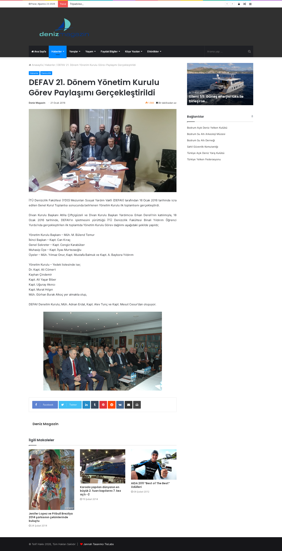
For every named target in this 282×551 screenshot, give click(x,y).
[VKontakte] (120, 405)
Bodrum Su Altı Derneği (201, 140)
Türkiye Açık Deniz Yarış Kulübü (205, 152)
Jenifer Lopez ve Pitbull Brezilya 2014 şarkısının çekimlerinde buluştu (51, 517)
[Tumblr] (95, 405)
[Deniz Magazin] (62, 26)
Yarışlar (73, 51)
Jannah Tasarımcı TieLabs (98, 544)
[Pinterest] (103, 405)
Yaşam (89, 51)
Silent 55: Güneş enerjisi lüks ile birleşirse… (216, 98)
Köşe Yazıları (132, 51)
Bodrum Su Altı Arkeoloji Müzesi (206, 133)
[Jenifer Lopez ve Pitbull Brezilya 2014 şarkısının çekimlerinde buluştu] (51, 479)
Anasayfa (37, 64)
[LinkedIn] (86, 405)
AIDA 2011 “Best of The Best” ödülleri (150, 485)
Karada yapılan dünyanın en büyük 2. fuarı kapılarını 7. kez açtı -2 (100, 490)
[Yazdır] (137, 405)
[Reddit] (111, 405)
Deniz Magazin (37, 102)
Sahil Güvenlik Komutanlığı (202, 146)
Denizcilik (46, 73)
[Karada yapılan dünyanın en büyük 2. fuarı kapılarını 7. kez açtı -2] (102, 466)
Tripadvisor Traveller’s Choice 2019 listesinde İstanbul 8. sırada (107, 3)
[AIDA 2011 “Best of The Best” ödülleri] (153, 464)
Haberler (56, 51)
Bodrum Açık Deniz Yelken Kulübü (207, 127)
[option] (220, 84)
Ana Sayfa (40, 51)
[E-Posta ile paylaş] (128, 405)
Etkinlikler (153, 51)
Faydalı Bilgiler (109, 51)
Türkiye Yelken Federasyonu (204, 159)
